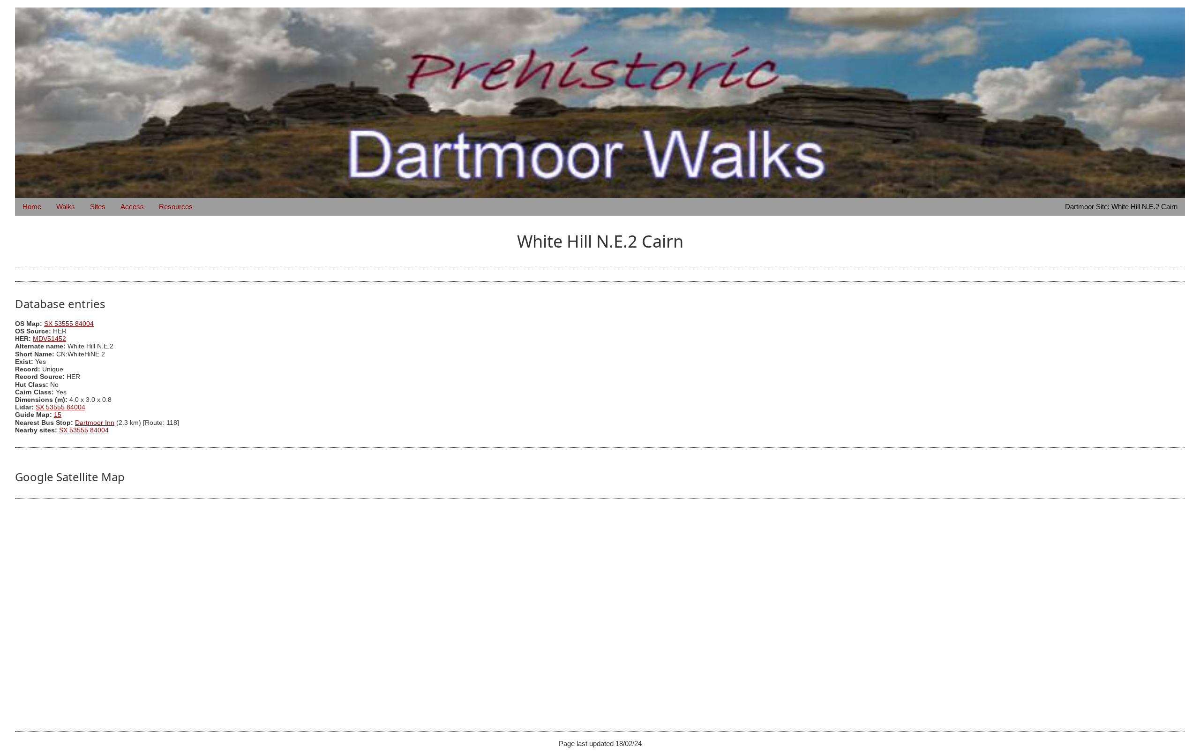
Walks (65, 207)
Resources (176, 207)
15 (57, 414)
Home (31, 207)
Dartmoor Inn (94, 422)
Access (132, 207)
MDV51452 (49, 338)
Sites (97, 207)
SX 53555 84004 (69, 323)
